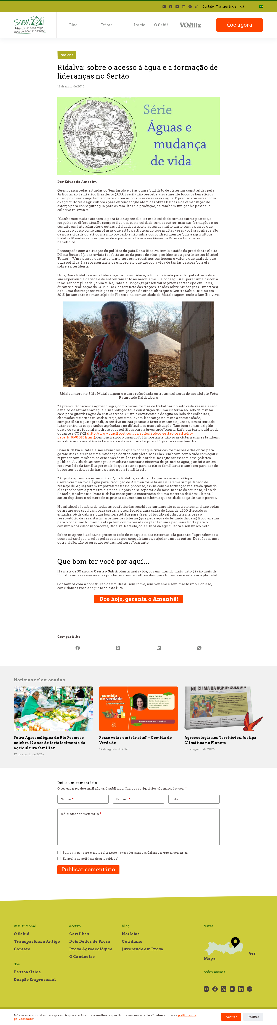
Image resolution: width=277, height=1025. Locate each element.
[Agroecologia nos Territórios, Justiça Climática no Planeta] (223, 709)
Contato (208, 6)
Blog (73, 25)
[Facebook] (170, 6)
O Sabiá (161, 25)
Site (175, 799)
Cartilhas (79, 934)
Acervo (75, 926)
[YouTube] (177, 6)
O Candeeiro (82, 956)
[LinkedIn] (183, 6)
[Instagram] (164, 6)
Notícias (67, 55)
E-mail (123, 799)
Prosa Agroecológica (91, 949)
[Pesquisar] (242, 6)
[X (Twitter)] (118, 647)
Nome (67, 799)
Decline (253, 1017)
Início (139, 25)
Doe (17, 964)
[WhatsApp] (199, 647)
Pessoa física (27, 972)
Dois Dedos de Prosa (89, 941)
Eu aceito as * (90, 858)
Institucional (25, 926)
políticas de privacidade (99, 858)
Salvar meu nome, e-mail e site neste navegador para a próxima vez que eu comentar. (125, 852)
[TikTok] (196, 6)
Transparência (226, 6)
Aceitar (231, 1017)
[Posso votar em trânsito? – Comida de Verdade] (138, 709)
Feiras (106, 25)
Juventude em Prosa (142, 949)
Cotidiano (132, 941)
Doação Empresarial (35, 979)
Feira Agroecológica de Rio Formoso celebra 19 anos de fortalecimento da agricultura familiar (50, 743)
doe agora (239, 25)
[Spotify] (190, 6)
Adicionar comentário (81, 814)
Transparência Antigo (37, 941)
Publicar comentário (88, 869)
